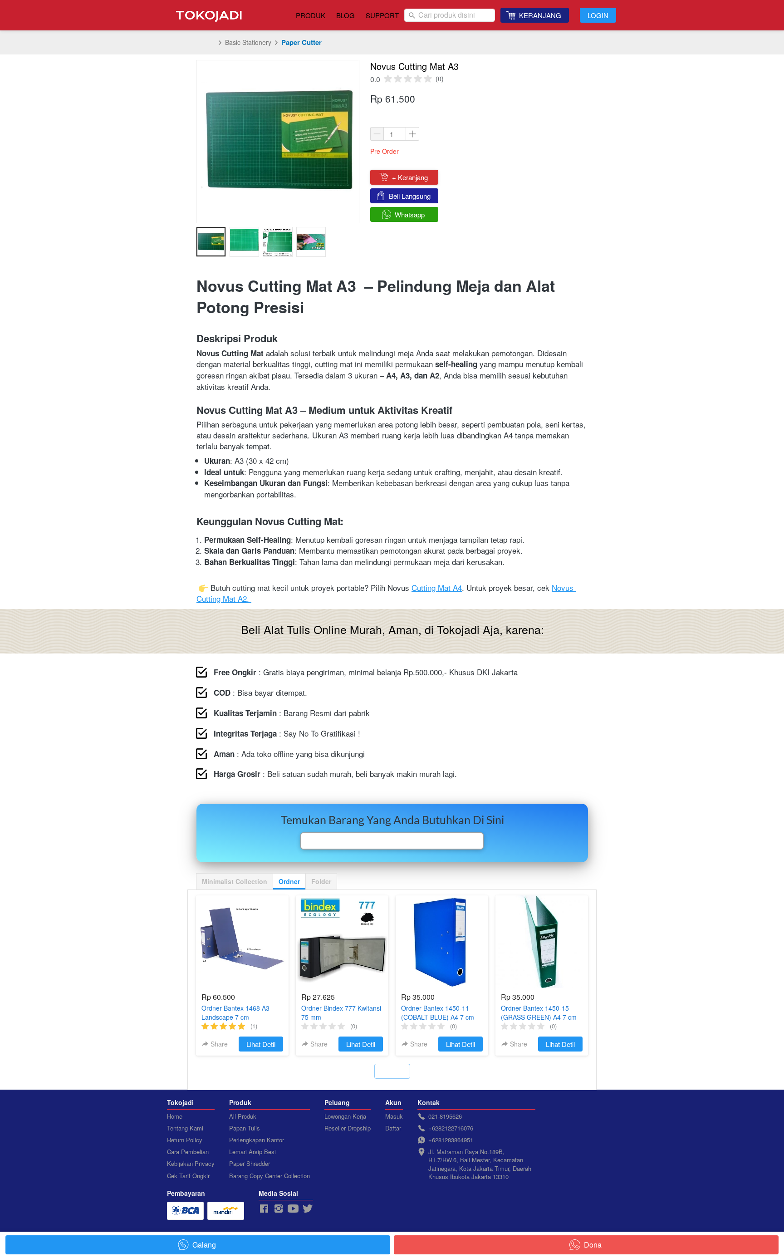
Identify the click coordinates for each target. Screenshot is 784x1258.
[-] (264, 1208)
